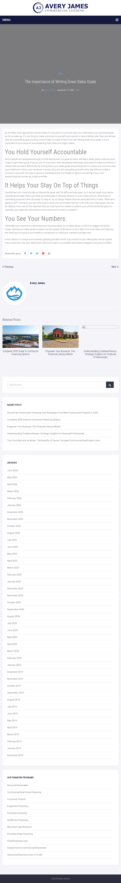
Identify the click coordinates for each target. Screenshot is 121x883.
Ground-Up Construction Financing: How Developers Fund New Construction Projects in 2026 (52, 412)
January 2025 (14, 581)
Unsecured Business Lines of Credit (24, 854)
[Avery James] (60, 7)
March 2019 (13, 734)
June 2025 (12, 547)
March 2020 (13, 651)
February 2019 (14, 741)
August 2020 (13, 616)
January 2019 (14, 748)
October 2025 (14, 526)
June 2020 (12, 630)
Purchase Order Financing (20, 834)
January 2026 (14, 505)
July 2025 (12, 540)
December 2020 (15, 588)
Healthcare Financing (17, 820)
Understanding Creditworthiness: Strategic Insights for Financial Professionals (100, 354)
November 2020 (15, 595)
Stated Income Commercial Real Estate (26, 848)
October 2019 (14, 686)
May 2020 (12, 637)
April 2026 (12, 484)
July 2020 (12, 623)
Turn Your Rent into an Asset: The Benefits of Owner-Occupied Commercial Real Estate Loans (53, 440)
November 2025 (15, 519)
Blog (60, 73)
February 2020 (14, 658)
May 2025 (12, 554)
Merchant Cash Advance (19, 827)
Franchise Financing (17, 813)
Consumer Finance (16, 799)
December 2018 (15, 755)
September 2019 (15, 692)
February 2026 (14, 498)
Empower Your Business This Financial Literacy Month (60, 353)
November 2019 (15, 679)
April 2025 (12, 561)
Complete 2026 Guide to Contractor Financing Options (20, 353)
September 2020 (15, 609)
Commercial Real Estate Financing (24, 792)
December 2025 (15, 512)
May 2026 (12, 477)
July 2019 (12, 706)
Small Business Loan (17, 841)
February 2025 (14, 574)
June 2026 (12, 470)
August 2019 (13, 699)
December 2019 (15, 672)
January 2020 (14, 665)
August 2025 (13, 533)
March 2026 (13, 491)
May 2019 (12, 720)
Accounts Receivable (17, 785)
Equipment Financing (17, 806)
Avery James (49, 90)
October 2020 (14, 602)
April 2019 (12, 727)
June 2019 (12, 713)
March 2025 (13, 567)
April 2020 (12, 644)
